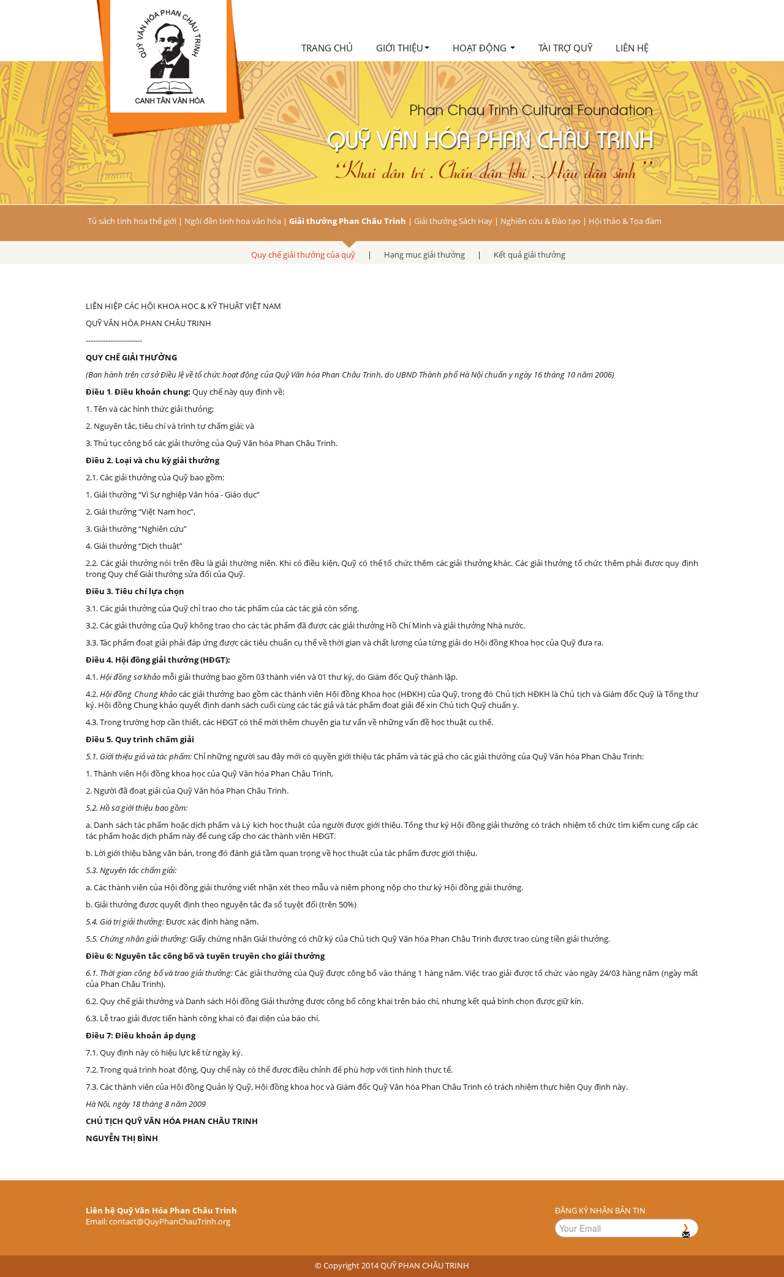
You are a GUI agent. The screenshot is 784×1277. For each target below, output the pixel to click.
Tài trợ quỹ (565, 48)
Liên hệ (632, 48)
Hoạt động (481, 48)
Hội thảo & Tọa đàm (625, 220)
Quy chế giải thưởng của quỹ (303, 254)
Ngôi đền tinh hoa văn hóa (232, 220)
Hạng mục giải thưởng (424, 254)
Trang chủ (327, 48)
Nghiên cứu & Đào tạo (540, 220)
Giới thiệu (399, 48)
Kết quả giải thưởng (529, 254)
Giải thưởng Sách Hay (453, 220)
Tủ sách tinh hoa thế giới (132, 220)
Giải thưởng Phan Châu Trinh (347, 220)
